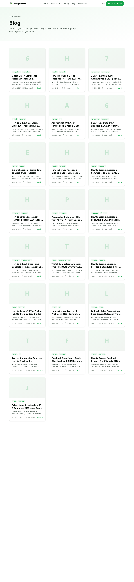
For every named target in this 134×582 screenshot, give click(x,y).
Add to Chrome (116, 3)
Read (39, 88)
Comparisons (83, 3)
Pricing (66, 3)
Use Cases (55, 3)
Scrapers (43, 3)
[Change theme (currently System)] (103, 3)
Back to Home (16, 17)
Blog (73, 3)
